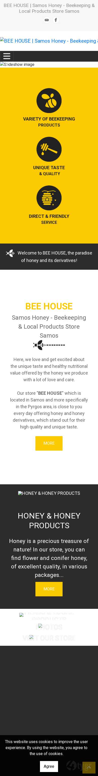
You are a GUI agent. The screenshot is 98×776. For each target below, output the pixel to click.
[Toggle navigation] (7, 56)
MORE (49, 443)
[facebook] (55, 19)
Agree (49, 766)
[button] (7, 65)
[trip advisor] (46, 19)
